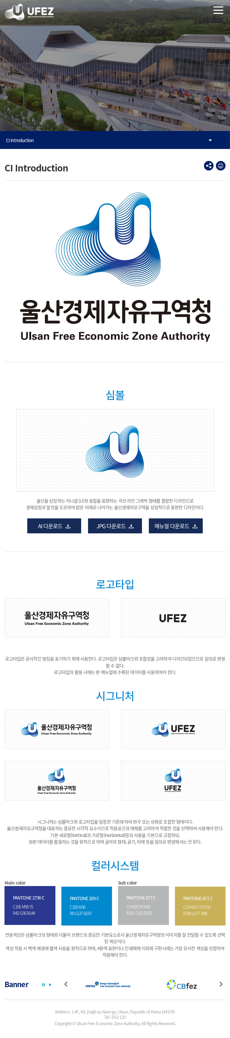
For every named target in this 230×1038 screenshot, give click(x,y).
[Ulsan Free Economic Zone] (29, 11)
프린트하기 (221, 166)
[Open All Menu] (218, 10)
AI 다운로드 (50, 526)
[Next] (223, 985)
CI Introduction (20, 140)
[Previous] (67, 985)
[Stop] (43, 985)
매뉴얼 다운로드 (172, 526)
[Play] (50, 985)
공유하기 (209, 166)
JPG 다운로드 (111, 526)
